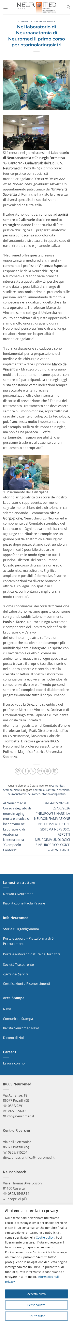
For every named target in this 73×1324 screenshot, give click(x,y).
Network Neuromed (18, 894)
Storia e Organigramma (21, 929)
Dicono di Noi (13, 1037)
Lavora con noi (14, 1063)
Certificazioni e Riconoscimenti (26, 983)
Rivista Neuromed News (21, 1028)
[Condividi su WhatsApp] (18, 771)
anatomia (39, 790)
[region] (36, 1264)
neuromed (34, 794)
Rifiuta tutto (36, 1316)
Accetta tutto (36, 1294)
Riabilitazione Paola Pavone (24, 903)
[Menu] (5, 7)
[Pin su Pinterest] (47, 771)
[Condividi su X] (32, 771)
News (51, 21)
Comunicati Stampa (32, 21)
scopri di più (17, 1199)
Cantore (51, 790)
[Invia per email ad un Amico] (40, 771)
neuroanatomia (17, 794)
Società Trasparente (18, 964)
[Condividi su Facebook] (25, 771)
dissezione (63, 790)
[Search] (68, 7)
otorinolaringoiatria (53, 794)
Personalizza (36, 1305)
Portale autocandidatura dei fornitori (31, 954)
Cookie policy (45, 1237)
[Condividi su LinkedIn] (55, 771)
